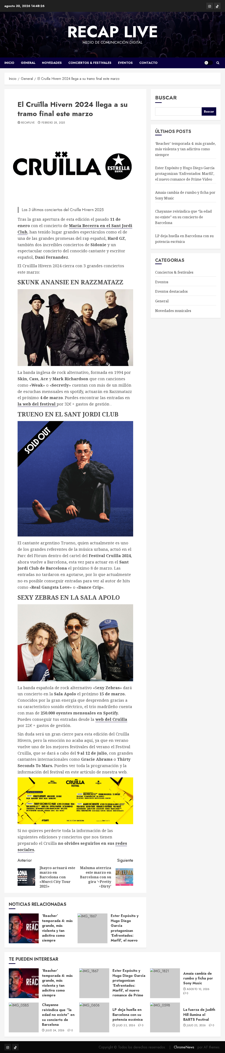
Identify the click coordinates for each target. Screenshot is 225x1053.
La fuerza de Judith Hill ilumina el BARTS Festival (199, 1014)
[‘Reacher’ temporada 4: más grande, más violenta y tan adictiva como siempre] (24, 928)
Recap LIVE (112, 31)
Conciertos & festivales (89, 63)
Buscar (166, 97)
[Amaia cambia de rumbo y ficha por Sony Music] (165, 983)
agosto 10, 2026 (198, 989)
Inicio (9, 63)
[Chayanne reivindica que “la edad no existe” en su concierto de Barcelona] (24, 1017)
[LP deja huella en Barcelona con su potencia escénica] (94, 1017)
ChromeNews (184, 1047)
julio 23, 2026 (125, 1025)
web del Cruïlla (111, 719)
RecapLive (28, 123)
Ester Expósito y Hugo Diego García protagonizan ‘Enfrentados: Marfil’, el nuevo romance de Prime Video (126, 933)
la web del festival (37, 404)
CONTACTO (148, 63)
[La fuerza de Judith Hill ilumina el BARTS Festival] (165, 1017)
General (28, 63)
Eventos (125, 63)
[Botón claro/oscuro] (208, 63)
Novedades (52, 63)
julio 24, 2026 (55, 1030)
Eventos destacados (171, 291)
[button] (218, 63)
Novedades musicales (173, 310)
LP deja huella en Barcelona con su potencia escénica (127, 1014)
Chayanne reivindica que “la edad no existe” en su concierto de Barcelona (183, 217)
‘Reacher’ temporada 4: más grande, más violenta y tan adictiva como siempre (57, 928)
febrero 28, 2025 (53, 123)
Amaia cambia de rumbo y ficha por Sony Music (198, 978)
